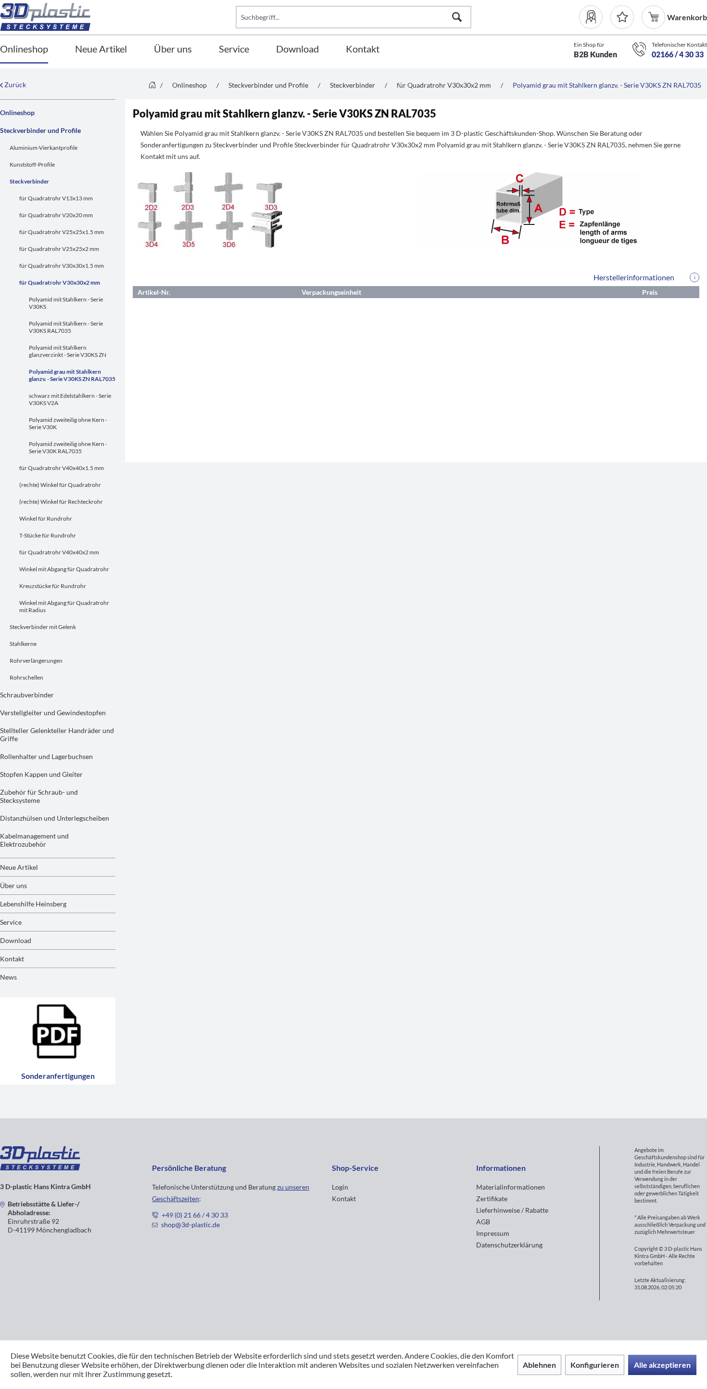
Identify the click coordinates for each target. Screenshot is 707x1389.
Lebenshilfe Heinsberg (33, 904)
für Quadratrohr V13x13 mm (56, 198)
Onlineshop (17, 112)
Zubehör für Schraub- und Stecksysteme (39, 796)
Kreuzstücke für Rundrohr (52, 586)
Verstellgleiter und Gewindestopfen (53, 712)
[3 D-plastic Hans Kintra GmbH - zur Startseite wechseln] (118, 17)
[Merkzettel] (622, 17)
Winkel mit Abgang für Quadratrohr (64, 569)
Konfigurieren (594, 1364)
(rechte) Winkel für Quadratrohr (60, 484)
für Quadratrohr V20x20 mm (56, 215)
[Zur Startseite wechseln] (152, 85)
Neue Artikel (19, 867)
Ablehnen (539, 1364)
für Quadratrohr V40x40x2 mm (59, 552)
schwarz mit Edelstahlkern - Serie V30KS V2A (70, 399)
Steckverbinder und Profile (40, 130)
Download (15, 940)
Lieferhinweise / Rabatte (512, 1210)
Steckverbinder (29, 181)
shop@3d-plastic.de (190, 1224)
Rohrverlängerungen (36, 660)
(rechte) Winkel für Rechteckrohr (61, 501)
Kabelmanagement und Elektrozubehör (34, 840)
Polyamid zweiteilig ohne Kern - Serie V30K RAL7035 (68, 447)
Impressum (492, 1233)
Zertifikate (491, 1198)
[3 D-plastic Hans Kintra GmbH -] (40, 1167)
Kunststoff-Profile (32, 164)
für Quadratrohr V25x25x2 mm (59, 248)
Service (11, 922)
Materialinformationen (510, 1187)
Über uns (13, 885)
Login (340, 1187)
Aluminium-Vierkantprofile (43, 147)
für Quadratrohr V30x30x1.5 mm (61, 265)
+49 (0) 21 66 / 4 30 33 (195, 1215)
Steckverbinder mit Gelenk (43, 626)
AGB (483, 1222)
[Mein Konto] (594, 17)
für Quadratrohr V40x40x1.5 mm (61, 468)
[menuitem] (594, 17)
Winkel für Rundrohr (45, 518)
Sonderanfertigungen (58, 1075)
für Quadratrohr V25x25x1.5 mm (61, 232)
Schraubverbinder (27, 695)
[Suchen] (457, 17)
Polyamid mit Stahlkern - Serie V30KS (66, 303)
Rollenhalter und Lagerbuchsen (46, 756)
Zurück (14, 84)
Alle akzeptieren (662, 1364)
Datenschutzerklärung (509, 1245)
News (8, 977)
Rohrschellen (26, 677)
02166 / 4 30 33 (678, 54)
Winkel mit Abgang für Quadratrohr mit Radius (64, 606)
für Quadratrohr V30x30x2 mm (59, 282)
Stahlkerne (23, 643)
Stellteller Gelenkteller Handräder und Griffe (57, 734)
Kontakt (12, 959)
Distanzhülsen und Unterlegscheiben (54, 818)
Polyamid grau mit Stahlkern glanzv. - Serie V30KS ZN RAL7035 (72, 375)
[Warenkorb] (654, 17)
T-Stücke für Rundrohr (47, 535)
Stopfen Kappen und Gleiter (41, 774)
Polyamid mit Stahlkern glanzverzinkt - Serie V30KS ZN (67, 351)
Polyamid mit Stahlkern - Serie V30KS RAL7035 (66, 327)
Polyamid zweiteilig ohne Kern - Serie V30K (68, 423)
